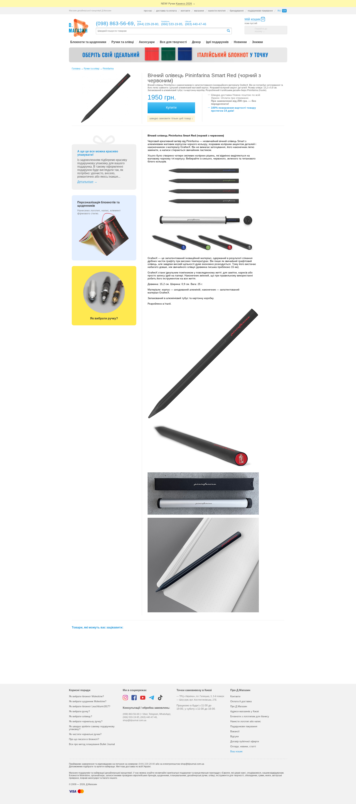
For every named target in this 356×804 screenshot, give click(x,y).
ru (279, 10)
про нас (148, 10)
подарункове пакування (260, 10)
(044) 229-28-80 (147, 764)
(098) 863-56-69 (115, 23)
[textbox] (161, 31)
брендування (237, 10)
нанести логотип (217, 10)
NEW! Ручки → (178, 3)
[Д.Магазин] (78, 28)
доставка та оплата (166, 10)
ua (284, 10)
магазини (199, 10)
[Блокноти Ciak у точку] (178, 54)
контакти (185, 10)
